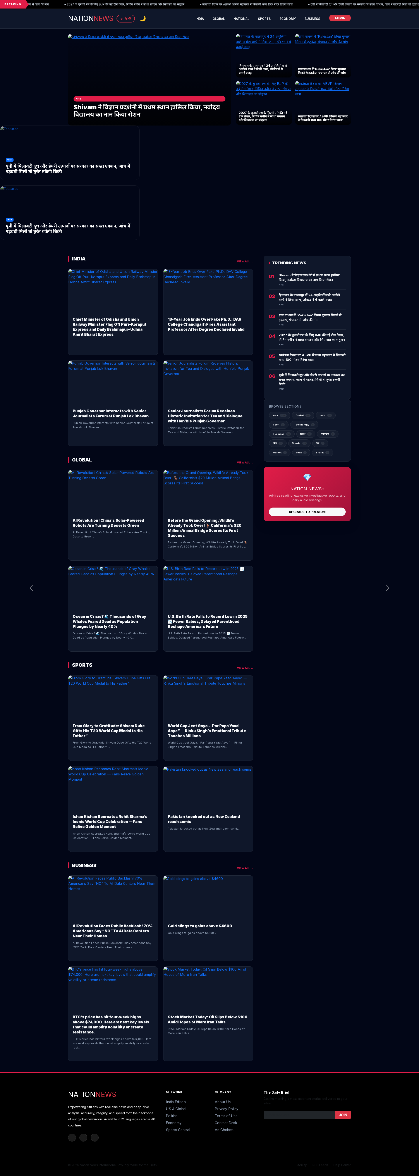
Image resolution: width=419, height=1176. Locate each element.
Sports (264, 19)
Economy (288, 19)
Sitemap (301, 1165)
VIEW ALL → (245, 261)
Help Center (342, 1165)
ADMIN (340, 18)
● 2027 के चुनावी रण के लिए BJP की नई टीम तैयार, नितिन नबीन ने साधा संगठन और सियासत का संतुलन (73, 4)
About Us (223, 1102)
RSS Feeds (320, 1165)
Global (219, 19)
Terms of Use (226, 1116)
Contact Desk (226, 1123)
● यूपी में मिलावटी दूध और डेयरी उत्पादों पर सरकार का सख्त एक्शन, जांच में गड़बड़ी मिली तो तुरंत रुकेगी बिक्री (318, 4)
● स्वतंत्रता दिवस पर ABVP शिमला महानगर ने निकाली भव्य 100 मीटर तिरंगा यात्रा (195, 4)
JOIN (343, 1115)
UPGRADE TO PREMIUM (307, 512)
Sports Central (178, 1130)
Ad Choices (224, 1130)
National (241, 19)
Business (312, 19)
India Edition (176, 1102)
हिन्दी (125, 18)
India (200, 19)
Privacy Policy (226, 1109)
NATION (90, 18)
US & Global (176, 1109)
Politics (171, 1116)
